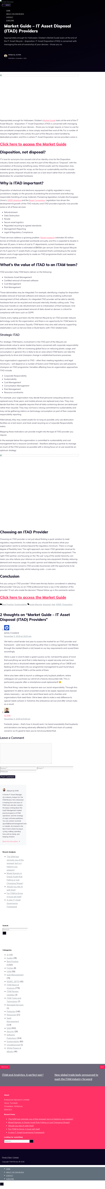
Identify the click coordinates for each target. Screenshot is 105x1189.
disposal (47, 604)
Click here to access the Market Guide (33, 597)
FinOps (10, 968)
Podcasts (11, 1011)
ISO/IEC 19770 (13, 981)
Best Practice (8, 604)
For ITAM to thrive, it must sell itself (24, 1129)
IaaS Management (15, 975)
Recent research (47, 237)
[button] (3, 25)
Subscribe (10, 20)
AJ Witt (7, 715)
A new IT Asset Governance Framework (14, 903)
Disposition (67, 604)
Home (8, 10)
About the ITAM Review (15, 14)
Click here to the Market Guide (33, 144)
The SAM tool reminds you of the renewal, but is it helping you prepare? (15, 863)
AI (8, 955)
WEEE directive (14, 200)
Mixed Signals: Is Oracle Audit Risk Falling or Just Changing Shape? (39, 1122)
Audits (10, 958)
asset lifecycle (35, 604)
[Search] (4, 933)
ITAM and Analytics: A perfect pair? (22, 1074)
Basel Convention (37, 200)
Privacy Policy (7, 1157)
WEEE (58, 604)
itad (53, 604)
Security (10, 1031)
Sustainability (20, 604)
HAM (9, 971)
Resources (11, 1014)
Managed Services (15, 1005)
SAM (9, 1028)
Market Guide (49, 120)
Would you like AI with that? (21, 1125)
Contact (9, 17)
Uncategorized (13, 1045)
